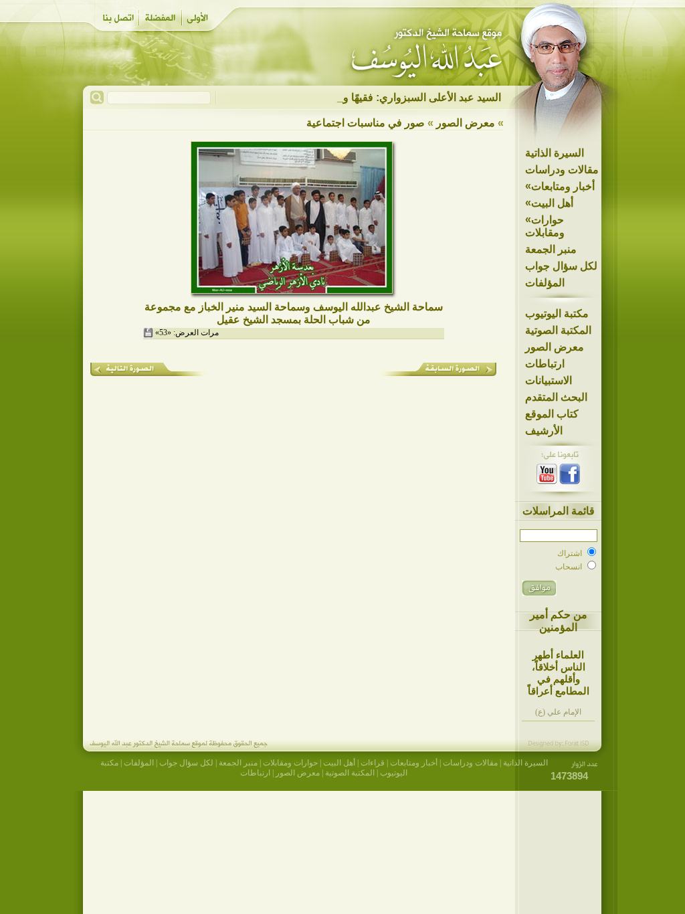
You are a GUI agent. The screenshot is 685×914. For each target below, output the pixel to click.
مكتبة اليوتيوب (557, 313)
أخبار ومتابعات (560, 186)
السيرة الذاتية (554, 153)
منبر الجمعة (551, 249)
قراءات (373, 762)
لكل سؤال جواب (561, 266)
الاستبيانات (548, 380)
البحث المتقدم (556, 397)
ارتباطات (545, 363)
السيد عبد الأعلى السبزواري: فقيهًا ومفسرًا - (404, 97)
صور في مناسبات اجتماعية (365, 122)
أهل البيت (549, 203)
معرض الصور (554, 347)
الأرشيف (544, 430)
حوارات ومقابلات (545, 225)
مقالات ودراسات (562, 169)
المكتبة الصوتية (558, 330)
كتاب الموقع (552, 414)
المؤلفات (545, 282)
